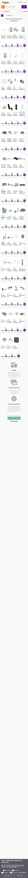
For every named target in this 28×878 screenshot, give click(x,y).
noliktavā (9, 15)
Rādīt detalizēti (22, 872)
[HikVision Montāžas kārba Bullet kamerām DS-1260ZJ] (4, 133)
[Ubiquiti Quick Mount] (16, 55)
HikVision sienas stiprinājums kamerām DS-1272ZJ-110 (10, 219)
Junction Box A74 (10, 296)
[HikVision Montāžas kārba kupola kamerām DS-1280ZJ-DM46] (22, 210)
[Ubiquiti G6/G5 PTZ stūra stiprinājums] (4, 29)
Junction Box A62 (22, 244)
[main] (5, 2)
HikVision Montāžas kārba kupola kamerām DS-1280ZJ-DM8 (4, 167)
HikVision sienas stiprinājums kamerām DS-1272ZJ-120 (16, 193)
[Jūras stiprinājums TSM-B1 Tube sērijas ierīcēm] (16, 288)
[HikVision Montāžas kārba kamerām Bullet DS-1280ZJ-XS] (10, 133)
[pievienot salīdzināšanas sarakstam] (2, 47)
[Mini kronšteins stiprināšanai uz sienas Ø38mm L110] (16, 81)
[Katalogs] (3, 6)
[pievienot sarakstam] (6, 47)
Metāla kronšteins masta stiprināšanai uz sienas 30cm (22, 167)
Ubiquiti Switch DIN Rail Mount (21, 64)
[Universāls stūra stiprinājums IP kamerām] (4, 210)
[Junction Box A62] (22, 236)
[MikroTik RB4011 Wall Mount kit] (22, 185)
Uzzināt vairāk (13, 867)
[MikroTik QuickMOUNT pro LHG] (10, 81)
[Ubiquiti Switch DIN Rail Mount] (22, 55)
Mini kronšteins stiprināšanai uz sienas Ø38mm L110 (16, 90)
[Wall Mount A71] (4, 314)
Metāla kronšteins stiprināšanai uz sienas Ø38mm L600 (10, 271)
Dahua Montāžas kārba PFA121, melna (16, 349)
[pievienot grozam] (18, 45)
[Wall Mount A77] (22, 314)
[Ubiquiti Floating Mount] (4, 81)
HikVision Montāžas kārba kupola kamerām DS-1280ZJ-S (4, 116)
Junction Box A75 (4, 348)
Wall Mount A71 (4, 322)
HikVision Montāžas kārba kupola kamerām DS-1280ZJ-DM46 (22, 219)
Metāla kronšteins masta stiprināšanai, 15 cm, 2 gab (16, 245)
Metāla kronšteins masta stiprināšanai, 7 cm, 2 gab (10, 323)
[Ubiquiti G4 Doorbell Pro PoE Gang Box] (22, 107)
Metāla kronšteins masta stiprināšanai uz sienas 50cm (10, 167)
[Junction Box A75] (4, 340)
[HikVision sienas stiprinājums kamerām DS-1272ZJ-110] (10, 210)
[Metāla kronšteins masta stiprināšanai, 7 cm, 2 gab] (10, 314)
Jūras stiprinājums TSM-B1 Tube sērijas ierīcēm (16, 297)
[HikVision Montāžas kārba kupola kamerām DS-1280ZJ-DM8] (4, 159)
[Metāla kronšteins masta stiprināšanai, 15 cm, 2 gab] (16, 236)
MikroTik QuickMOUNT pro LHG (10, 90)
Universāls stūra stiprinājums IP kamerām (4, 219)
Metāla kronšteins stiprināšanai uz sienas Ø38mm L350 (10, 245)
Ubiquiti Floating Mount (3, 90)
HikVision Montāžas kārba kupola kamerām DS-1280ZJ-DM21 (4, 193)
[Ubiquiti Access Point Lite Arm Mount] (4, 55)
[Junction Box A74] (10, 288)
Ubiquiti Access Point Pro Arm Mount (22, 38)
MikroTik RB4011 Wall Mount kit (22, 193)
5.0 (15, 34)
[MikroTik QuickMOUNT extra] (22, 81)
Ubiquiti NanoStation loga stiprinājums (10, 116)
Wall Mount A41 (22, 296)
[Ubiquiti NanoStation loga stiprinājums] (10, 107)
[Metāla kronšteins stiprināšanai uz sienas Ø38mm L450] (4, 288)
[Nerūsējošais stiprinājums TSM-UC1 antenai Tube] (22, 262)
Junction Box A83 (10, 348)
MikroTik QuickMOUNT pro (16, 38)
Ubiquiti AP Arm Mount (10, 37)
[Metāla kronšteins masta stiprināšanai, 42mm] (16, 314)
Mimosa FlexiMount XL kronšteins (4, 245)
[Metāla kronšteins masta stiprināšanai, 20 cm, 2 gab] (16, 262)
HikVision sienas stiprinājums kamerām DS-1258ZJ (16, 141)
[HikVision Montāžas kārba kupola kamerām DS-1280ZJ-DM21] (4, 185)
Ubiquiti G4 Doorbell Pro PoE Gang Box (22, 116)
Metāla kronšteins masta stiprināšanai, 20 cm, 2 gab (16, 271)
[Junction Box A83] (10, 340)
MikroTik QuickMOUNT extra (22, 90)
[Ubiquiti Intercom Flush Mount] (16, 107)
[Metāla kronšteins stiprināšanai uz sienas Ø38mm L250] (16, 210)
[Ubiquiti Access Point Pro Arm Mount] (22, 29)
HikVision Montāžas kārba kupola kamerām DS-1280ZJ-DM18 (22, 141)
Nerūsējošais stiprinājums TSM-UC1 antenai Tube (22, 271)
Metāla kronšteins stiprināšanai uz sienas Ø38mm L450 (4, 297)
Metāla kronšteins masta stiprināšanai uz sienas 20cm (10, 193)
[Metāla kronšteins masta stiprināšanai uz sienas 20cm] (10, 185)
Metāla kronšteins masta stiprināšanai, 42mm (16, 323)
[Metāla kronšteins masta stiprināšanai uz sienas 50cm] (10, 159)
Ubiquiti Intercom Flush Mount (16, 115)
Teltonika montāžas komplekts (15, 167)
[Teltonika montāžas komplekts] (16, 159)
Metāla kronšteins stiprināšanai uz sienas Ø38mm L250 (16, 219)
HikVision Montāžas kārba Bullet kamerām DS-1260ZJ (4, 141)
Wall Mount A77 (22, 322)
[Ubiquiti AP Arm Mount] (10, 29)
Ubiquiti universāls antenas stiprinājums (10, 64)
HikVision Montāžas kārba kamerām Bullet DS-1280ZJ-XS (9, 141)
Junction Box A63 (4, 270)
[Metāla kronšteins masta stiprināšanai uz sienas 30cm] (22, 159)
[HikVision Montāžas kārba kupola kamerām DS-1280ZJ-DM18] (22, 133)
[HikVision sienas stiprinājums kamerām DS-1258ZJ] (16, 133)
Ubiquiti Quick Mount (16, 63)
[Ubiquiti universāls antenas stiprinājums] (10, 55)
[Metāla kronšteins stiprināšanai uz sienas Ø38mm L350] (10, 236)
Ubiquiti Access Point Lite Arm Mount (4, 64)
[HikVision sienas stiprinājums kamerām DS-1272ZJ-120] (16, 185)
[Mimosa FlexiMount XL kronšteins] (4, 236)
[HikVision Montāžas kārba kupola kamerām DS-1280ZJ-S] (4, 107)
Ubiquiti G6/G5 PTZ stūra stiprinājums (4, 38)
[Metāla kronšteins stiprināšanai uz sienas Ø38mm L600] (10, 262)
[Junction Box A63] (4, 262)
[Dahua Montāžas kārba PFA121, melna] (16, 340)
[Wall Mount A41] (22, 288)
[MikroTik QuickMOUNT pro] (16, 29)
